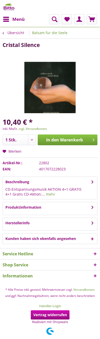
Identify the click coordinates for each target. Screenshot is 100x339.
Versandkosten (84, 289)
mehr (50, 194)
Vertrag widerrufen (50, 314)
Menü (18, 19)
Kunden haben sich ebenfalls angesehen (40, 238)
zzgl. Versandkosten (32, 129)
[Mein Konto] (79, 19)
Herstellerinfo (17, 222)
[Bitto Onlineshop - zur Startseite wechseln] (9, 7)
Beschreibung (17, 181)
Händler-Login (50, 306)
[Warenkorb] (92, 19)
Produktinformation (23, 207)
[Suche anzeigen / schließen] (54, 19)
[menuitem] (13, 19)
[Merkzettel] (67, 19)
